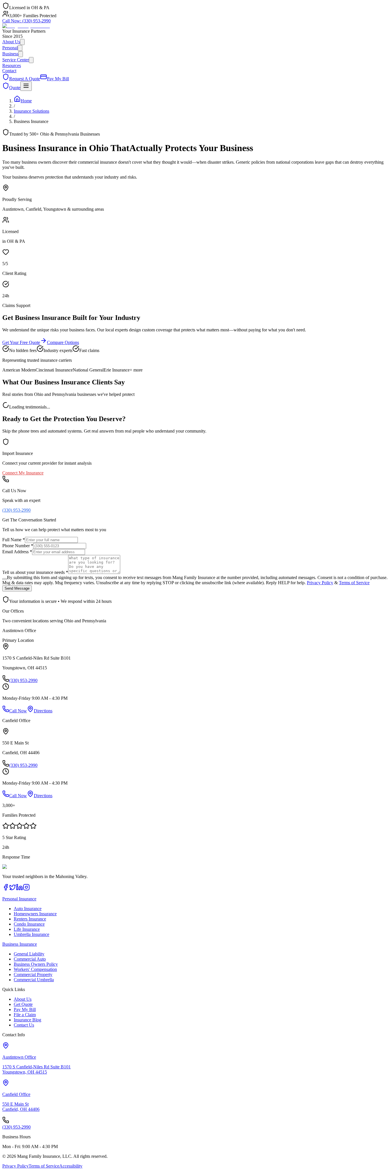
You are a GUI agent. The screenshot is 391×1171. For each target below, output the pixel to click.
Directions (43, 710)
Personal (10, 47)
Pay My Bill (25, 1009)
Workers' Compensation (35, 969)
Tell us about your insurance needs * (35, 572)
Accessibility (70, 1166)
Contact (9, 70)
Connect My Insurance (23, 472)
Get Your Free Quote (21, 342)
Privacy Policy (320, 582)
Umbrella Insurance (31, 934)
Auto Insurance (28, 908)
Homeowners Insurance (35, 913)
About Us (11, 41)
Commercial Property (33, 974)
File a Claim (25, 1014)
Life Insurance (27, 929)
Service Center (15, 59)
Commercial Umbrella (34, 979)
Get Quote (23, 1004)
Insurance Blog (27, 1019)
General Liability (29, 953)
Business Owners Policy (36, 964)
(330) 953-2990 (26, 20)
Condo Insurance (29, 924)
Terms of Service (354, 582)
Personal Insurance (19, 898)
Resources (11, 65)
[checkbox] (4, 579)
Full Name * (13, 539)
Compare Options (63, 342)
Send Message (17, 588)
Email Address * (17, 551)
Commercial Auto (30, 959)
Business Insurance (19, 944)
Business (10, 53)
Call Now (18, 710)
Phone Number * (17, 545)
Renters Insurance (30, 918)
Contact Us (24, 1025)
